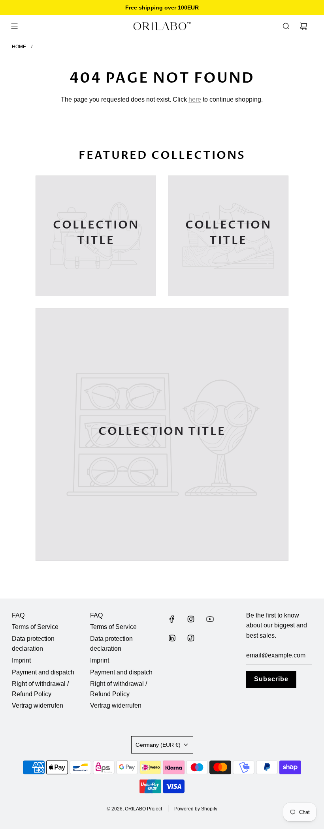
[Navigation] (14, 26)
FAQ (18, 615)
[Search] (286, 26)
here (194, 99)
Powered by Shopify (195, 809)
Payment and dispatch (43, 672)
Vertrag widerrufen (37, 705)
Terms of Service (35, 626)
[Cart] (303, 26)
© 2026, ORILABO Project (134, 809)
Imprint (21, 660)
